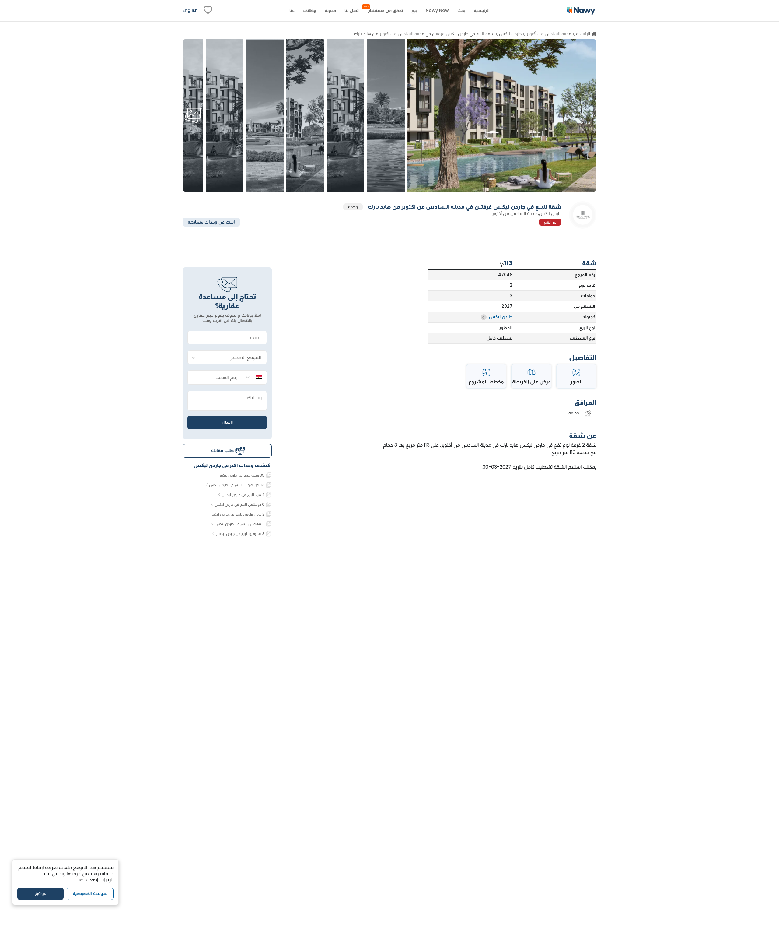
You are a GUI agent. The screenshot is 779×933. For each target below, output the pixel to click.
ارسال (227, 422)
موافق (40, 893)
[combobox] (233, 357)
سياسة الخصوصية (90, 893)
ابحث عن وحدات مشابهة (211, 222)
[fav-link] (208, 11)
